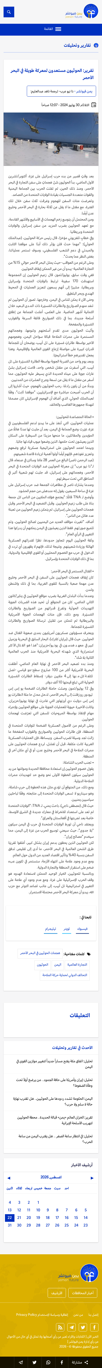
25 (67, 1225)
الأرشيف (56, 1293)
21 (19, 1217)
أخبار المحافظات (82, 1293)
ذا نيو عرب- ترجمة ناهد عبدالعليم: (52, 91)
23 (85, 1225)
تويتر (67, 928)
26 (57, 1225)
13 (10, 1210)
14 (86, 1217)
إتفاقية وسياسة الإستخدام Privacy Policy (42, 1315)
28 (38, 1225)
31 (10, 1225)
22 (10, 1217)
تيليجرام (50, 928)
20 (29, 1217)
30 (19, 1225)
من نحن (78, 1315)
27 (48, 1225)
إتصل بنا (93, 1315)
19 (38, 1217)
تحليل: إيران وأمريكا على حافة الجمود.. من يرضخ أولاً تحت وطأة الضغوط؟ (54, 1082)
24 (76, 1225)
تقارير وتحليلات (77, 45)
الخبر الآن (92, 1337)
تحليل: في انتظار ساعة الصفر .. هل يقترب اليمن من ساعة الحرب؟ (56, 1139)
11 (28, 1210)
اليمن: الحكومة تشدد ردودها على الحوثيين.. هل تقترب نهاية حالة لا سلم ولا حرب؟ (53, 1101)
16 (67, 1217)
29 (29, 1225)
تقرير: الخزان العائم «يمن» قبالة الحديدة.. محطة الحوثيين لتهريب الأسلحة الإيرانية (55, 1120)
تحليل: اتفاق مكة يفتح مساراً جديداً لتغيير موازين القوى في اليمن (54, 1064)
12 (19, 1210)
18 (48, 1217)
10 (38, 1210)
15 (76, 1217)
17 (57, 1217)
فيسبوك (82, 928)
